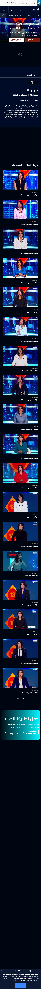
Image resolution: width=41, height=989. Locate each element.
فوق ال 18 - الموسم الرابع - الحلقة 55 (29, 546)
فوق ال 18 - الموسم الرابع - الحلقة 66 (29, 253)
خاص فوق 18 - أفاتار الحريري (31, 575)
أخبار (21, 9)
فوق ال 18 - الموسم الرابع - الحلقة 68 (29, 195)
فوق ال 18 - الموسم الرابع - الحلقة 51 (29, 692)
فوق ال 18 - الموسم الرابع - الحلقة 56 (29, 517)
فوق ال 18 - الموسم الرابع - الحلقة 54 (29, 605)
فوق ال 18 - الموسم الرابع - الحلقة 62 (29, 341)
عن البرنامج (31, 75)
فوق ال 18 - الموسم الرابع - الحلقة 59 (29, 429)
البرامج (12, 9)
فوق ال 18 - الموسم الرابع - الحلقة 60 (29, 400)
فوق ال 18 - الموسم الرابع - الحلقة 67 (29, 224)
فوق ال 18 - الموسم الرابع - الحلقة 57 (29, 487)
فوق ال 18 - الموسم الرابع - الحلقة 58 (29, 458)
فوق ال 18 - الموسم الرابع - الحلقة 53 (29, 634)
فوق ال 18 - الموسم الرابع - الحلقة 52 (29, 663)
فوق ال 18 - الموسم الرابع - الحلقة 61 (29, 370)
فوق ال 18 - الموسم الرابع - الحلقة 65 (29, 282)
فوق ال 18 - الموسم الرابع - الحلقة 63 (29, 312)
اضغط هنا (14, 980)
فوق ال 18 (28, 16)
